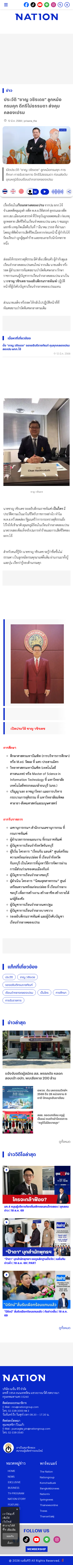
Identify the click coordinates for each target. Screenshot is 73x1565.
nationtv (45, 1494)
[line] (46, 1542)
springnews (46, 1499)
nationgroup (47, 1477)
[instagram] (56, 1542)
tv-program (16, 1493)
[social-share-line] (46, 4)
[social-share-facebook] (26, 4)
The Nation (46, 1471)
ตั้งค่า (10, 1543)
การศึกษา (61, 993)
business (13, 1487)
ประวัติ (9, 977)
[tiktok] (26, 1542)
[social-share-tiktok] (33, 4)
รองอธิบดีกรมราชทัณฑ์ (19, 985)
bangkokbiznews (49, 1488)
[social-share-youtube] (39, 4)
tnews (43, 1510)
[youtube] (36, 1542)
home (11, 1471)
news (11, 1476)
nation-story (17, 1498)
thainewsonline (49, 1505)
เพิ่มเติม (11, 1529)
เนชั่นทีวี (26, 1560)
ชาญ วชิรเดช (27, 977)
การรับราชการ (13, 1000)
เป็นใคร (44, 993)
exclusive (14, 1482)
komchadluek (48, 1482)
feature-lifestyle (14, 1506)
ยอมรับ (10, 1536)
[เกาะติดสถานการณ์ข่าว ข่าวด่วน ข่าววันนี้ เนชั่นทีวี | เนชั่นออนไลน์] (36, 16)
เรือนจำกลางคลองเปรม (19, 993)
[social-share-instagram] (53, 4)
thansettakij (47, 1516)
